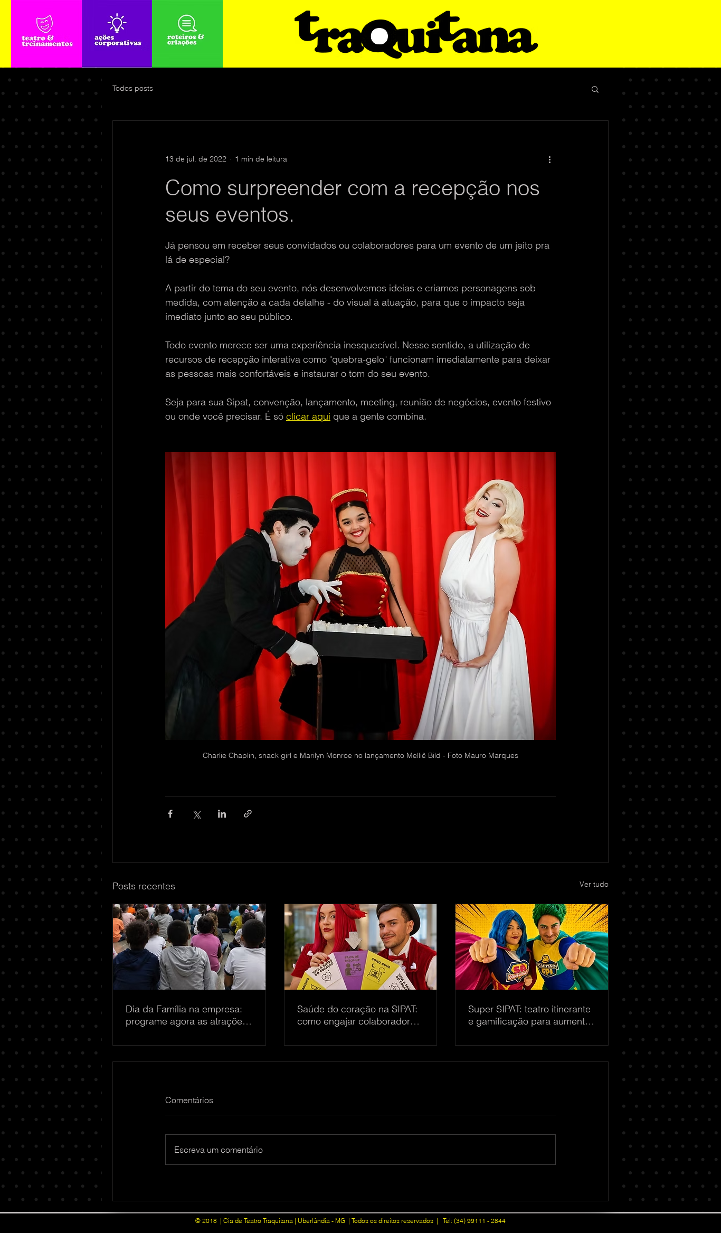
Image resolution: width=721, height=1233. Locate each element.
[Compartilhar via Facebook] (170, 814)
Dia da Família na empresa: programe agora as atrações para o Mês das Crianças (186, 1015)
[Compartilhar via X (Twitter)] (196, 814)
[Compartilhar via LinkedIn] (222, 814)
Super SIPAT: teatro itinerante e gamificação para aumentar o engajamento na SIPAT (530, 1015)
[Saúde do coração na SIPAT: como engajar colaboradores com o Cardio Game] (360, 947)
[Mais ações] (549, 159)
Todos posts (132, 88)
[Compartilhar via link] (248, 814)
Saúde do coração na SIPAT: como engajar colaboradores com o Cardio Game (358, 1015)
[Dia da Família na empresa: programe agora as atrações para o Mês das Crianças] (189, 947)
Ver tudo (594, 884)
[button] (595, 88)
